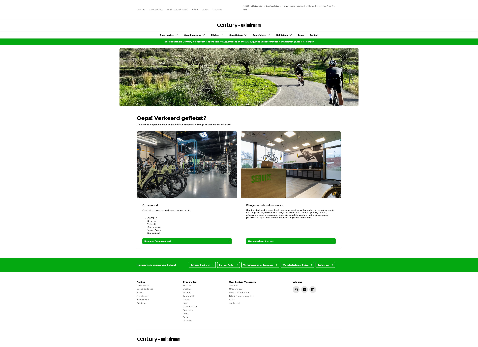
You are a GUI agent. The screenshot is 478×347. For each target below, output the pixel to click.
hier (303, 41)
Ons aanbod (150, 205)
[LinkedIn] (312, 289)
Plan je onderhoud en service (264, 205)
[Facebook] (304, 289)
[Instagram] (296, 289)
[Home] (159, 339)
